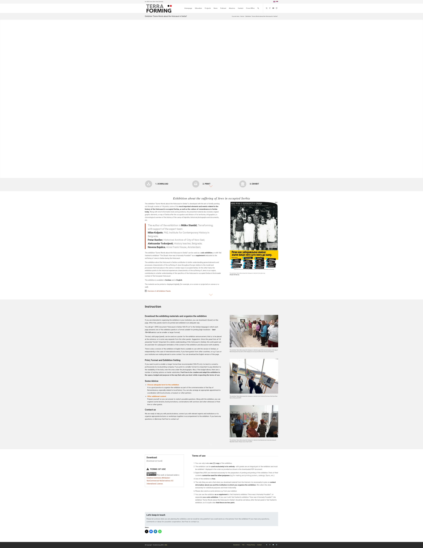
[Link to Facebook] (270, 8)
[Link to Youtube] (273, 8)
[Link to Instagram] (276, 8)
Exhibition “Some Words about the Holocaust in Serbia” (166, 16)
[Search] (258, 8)
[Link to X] (266, 8)
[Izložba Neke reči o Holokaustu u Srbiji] (254, 236)
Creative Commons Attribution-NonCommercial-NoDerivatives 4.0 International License (160, 481)
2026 (165, 545)
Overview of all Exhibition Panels (159, 291)
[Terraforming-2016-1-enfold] (159, 8)
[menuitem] (188, 8)
